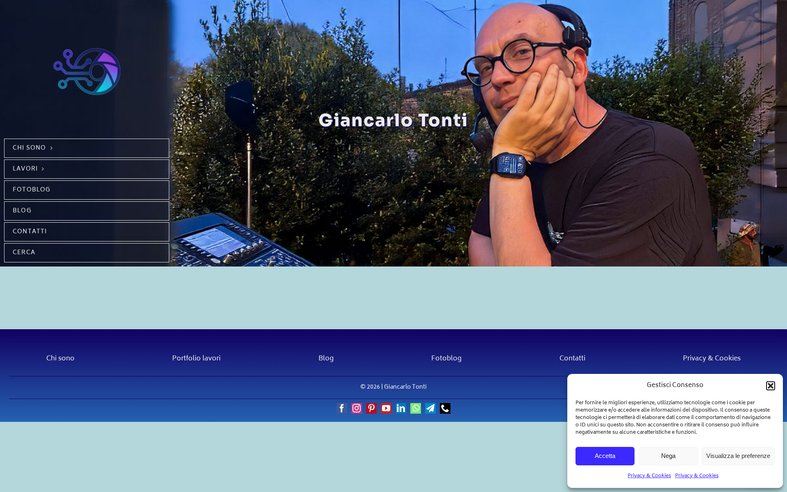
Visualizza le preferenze (738, 455)
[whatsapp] (415, 408)
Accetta (605, 455)
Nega (668, 455)
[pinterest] (371, 408)
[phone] (445, 408)
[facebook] (342, 408)
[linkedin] (401, 408)
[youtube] (386, 408)
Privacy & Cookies (649, 476)
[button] (771, 386)
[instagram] (356, 408)
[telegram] (430, 408)
